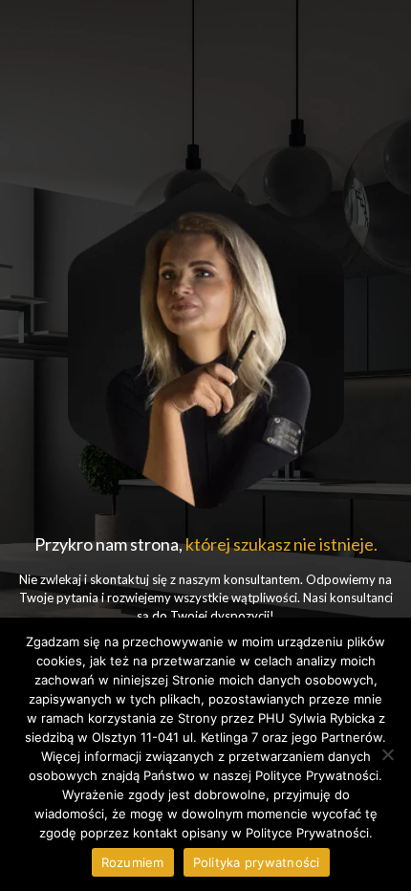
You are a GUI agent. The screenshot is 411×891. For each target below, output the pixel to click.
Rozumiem (132, 862)
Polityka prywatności (256, 862)
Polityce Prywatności (307, 832)
